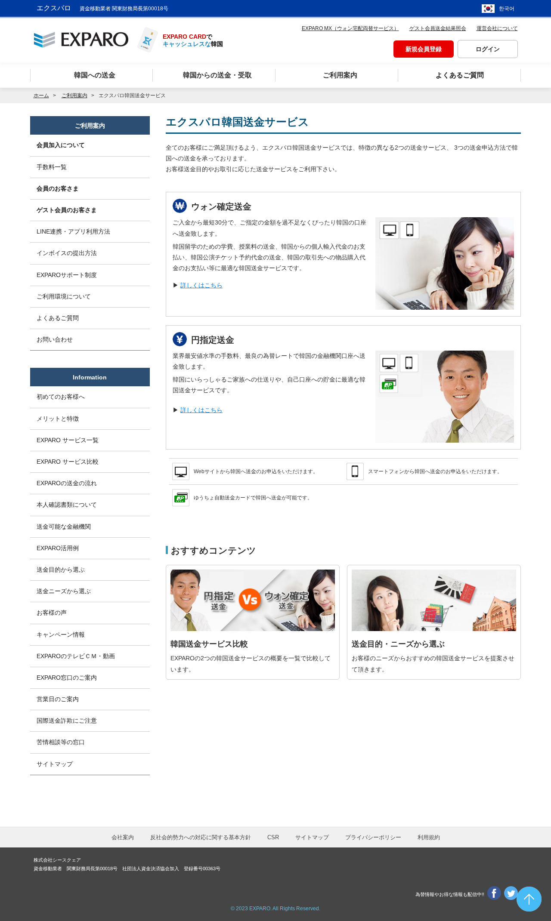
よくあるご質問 (58, 317)
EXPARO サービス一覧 (68, 440)
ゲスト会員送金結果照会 (437, 28)
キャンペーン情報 (61, 634)
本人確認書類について (67, 504)
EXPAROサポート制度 (67, 274)
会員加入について (61, 145)
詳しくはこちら (201, 285)
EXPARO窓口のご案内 (67, 677)
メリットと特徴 (58, 418)
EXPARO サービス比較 (68, 461)
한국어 (506, 9)
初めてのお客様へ (61, 396)
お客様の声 (52, 612)
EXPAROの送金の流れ (67, 483)
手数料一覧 (52, 166)
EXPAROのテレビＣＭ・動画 (76, 656)
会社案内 (122, 837)
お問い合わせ (55, 339)
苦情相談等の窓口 (61, 742)
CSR (273, 837)
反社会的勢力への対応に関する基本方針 (200, 837)
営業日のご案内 (58, 699)
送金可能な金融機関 (64, 526)
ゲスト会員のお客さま (67, 209)
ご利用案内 (90, 125)
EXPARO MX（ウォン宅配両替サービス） (350, 28)
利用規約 (429, 837)
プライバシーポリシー (373, 837)
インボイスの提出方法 (67, 253)
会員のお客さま (58, 188)
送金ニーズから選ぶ (64, 591)
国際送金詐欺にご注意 (67, 720)
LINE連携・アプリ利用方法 (73, 231)
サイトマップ (55, 764)
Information (90, 377)
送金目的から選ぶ (61, 569)
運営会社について (497, 28)
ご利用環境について (64, 296)
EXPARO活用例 (58, 548)
